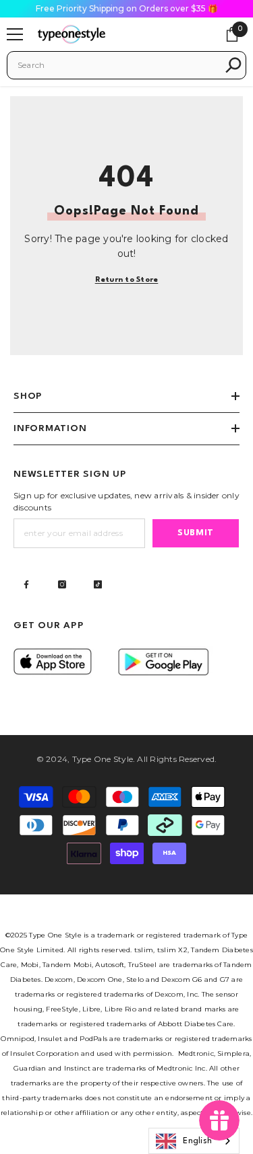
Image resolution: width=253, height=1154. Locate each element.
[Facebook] (26, 584)
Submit (195, 533)
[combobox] (117, 65)
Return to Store (127, 280)
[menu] (15, 34)
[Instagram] (62, 584)
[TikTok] (98, 584)
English (197, 1141)
